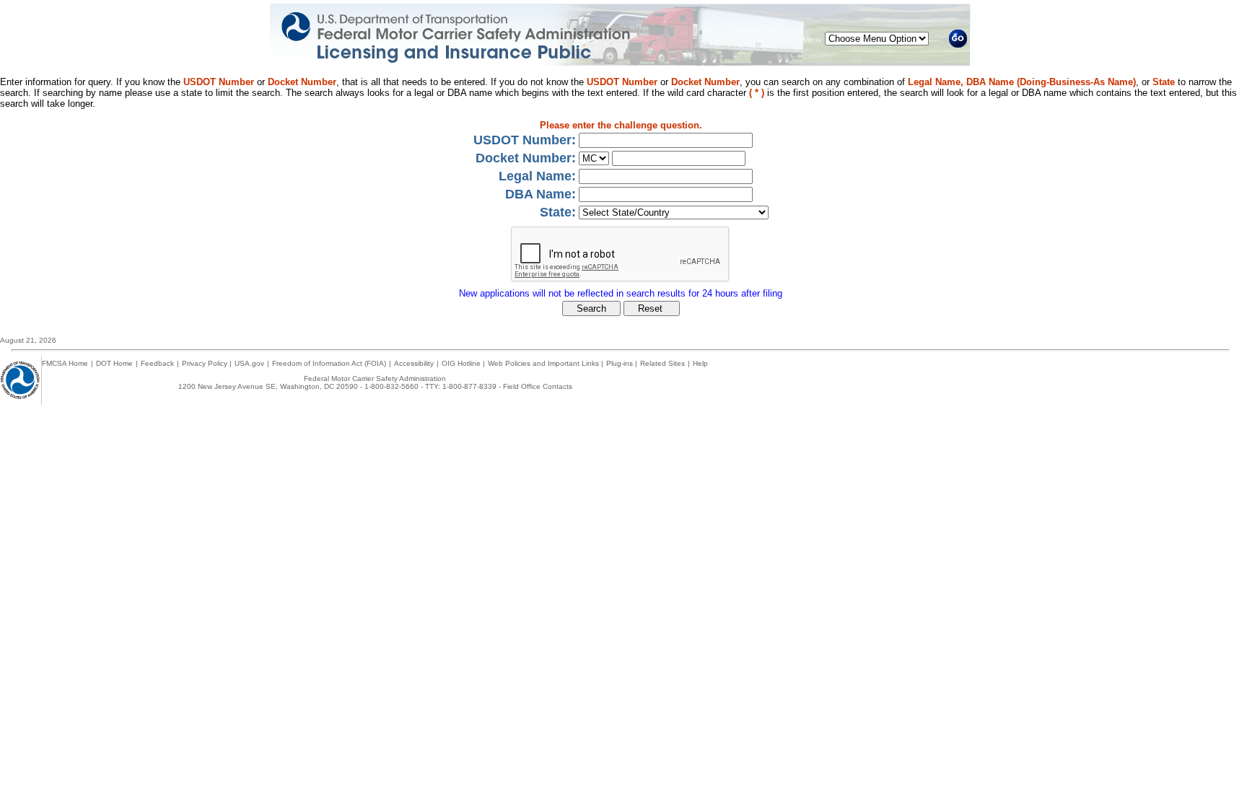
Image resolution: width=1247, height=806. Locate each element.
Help (700, 363)
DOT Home (114, 363)
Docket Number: (526, 158)
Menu (812, 39)
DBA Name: (540, 194)
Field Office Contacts (537, 386)
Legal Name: (537, 176)
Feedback (157, 363)
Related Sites (662, 363)
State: (558, 212)
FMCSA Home (65, 363)
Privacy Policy (205, 363)
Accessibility (414, 363)
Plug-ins (620, 363)
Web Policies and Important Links (544, 363)
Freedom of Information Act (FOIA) (329, 363)
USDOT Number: (524, 140)
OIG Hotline (462, 363)
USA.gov (249, 363)
